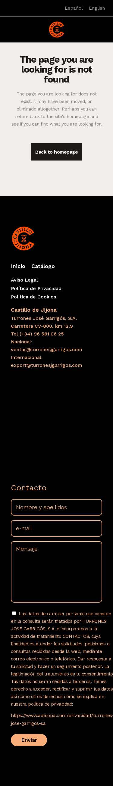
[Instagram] (7, 8)
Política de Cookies (33, 297)
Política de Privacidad (36, 288)
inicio (18, 266)
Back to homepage (56, 152)
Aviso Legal (24, 280)
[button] (9, 25)
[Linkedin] (16, 8)
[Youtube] (24, 8)
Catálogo (43, 266)
